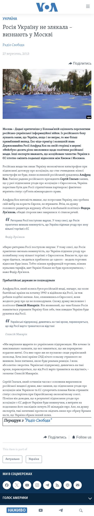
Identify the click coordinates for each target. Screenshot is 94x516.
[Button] (80, 63)
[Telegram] (61, 510)
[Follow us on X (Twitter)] (17, 485)
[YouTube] (40, 510)
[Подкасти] (67, 485)
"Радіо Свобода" (37, 421)
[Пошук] (80, 510)
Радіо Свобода (13, 45)
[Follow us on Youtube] (27, 485)
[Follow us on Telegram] (47, 485)
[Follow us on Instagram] (37, 485)
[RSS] (57, 485)
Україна (10, 19)
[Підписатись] (77, 485)
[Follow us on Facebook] (7, 485)
